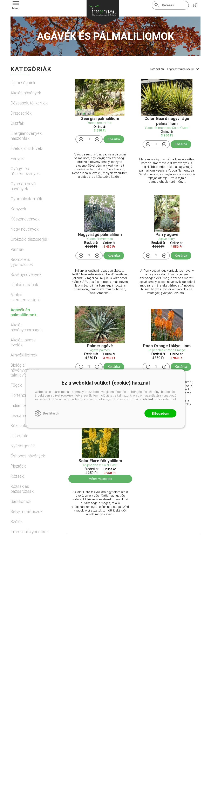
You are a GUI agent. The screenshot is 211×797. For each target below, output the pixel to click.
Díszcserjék (21, 113)
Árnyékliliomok (24, 355)
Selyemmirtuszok (26, 511)
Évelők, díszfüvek (26, 148)
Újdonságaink (23, 82)
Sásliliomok (21, 501)
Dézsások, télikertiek (29, 103)
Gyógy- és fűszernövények (25, 171)
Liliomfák (19, 435)
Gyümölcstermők (26, 198)
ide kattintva (152, 399)
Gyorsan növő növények (23, 186)
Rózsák (17, 476)
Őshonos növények (28, 456)
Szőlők (17, 521)
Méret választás (100, 479)
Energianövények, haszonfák (26, 136)
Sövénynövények (26, 274)
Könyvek (18, 208)
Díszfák (17, 123)
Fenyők (17, 158)
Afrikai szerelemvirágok (26, 297)
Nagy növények (25, 229)
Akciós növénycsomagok (27, 327)
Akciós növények (26, 92)
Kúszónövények (25, 219)
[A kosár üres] (195, 5)
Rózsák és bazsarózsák (22, 489)
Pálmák (17, 249)
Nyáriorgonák (23, 445)
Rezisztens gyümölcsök (22, 262)
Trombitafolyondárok (29, 531)
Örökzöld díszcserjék (29, 239)
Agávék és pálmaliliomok (23, 312)
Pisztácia (19, 466)
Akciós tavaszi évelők (23, 342)
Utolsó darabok (24, 284)
